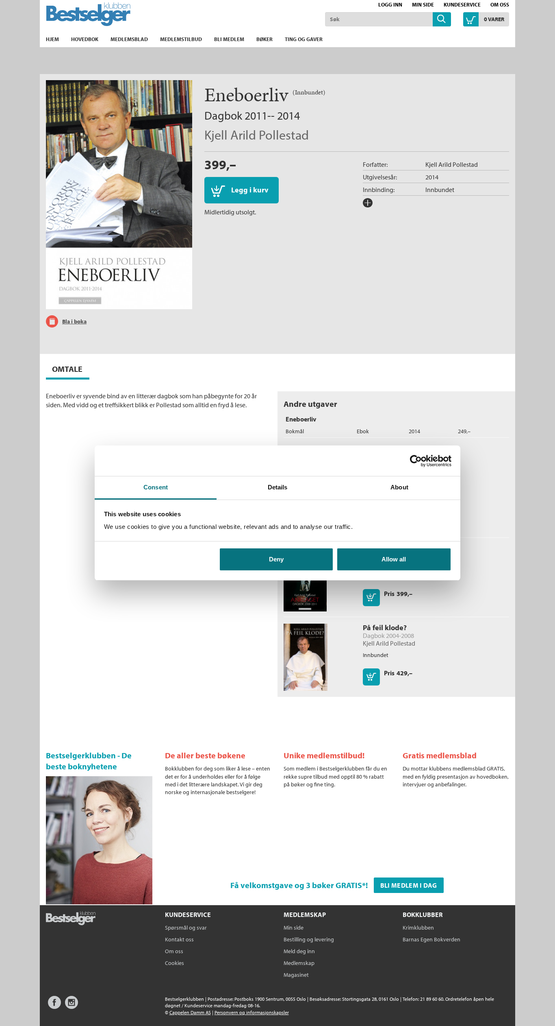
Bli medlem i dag (408, 885)
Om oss (499, 4)
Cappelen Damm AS (190, 1012)
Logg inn (390, 4)
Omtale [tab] (67, 369)
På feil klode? (385, 627)
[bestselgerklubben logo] (70, 919)
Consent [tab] (155, 487)
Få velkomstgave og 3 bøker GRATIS (296, 885)
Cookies (174, 963)
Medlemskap (299, 963)
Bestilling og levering (309, 939)
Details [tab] (278, 487)
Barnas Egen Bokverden (431, 939)
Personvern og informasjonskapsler (252, 1012)
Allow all (394, 559)
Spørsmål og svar (186, 927)
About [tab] (399, 487)
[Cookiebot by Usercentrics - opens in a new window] (415, 461)
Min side (423, 4)
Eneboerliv (301, 419)
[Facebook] (54, 1006)
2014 (431, 177)
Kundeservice (462, 4)
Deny (276, 559)
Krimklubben (418, 927)
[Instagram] (71, 1006)
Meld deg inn (299, 951)
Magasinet (296, 974)
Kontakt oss (179, 939)
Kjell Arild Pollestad (256, 135)
